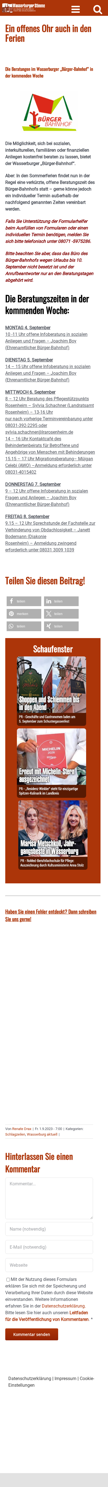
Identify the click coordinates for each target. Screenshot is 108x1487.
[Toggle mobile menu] (76, 9)
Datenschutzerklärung (29, 1378)
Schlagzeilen (15, 1134)
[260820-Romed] (53, 803)
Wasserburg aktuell (42, 1134)
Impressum (65, 1378)
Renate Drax (21, 1129)
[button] (24, 601)
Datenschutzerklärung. (64, 1306)
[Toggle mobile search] (97, 9)
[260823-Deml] (51, 659)
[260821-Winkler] (51, 731)
